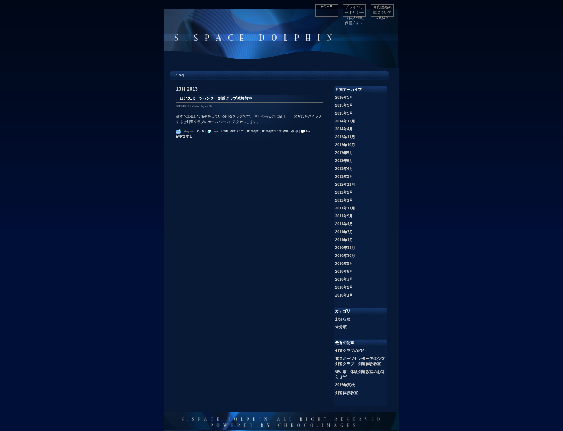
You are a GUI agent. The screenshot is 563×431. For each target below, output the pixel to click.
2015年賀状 (345, 385)
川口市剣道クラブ (271, 131)
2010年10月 (345, 255)
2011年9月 (344, 216)
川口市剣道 (252, 131)
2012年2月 (344, 192)
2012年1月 (344, 200)
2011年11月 (345, 208)
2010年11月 (345, 248)
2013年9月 (344, 153)
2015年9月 (344, 105)
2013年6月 (344, 161)
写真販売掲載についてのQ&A (382, 11)
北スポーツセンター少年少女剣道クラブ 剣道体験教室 (360, 361)
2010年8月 (344, 271)
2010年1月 (344, 295)
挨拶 (286, 131)
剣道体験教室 (346, 393)
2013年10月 (345, 145)
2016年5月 (344, 97)
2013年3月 (344, 176)
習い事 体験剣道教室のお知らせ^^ (360, 374)
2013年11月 (345, 137)
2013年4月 (344, 168)
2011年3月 (344, 232)
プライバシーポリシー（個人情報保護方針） (354, 11)
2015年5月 (344, 113)
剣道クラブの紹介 (350, 350)
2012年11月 (345, 184)
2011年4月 (344, 224)
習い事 (294, 131)
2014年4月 (344, 129)
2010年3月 (344, 279)
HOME (326, 7)
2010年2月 (344, 287)
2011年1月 (344, 240)
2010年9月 (344, 263)
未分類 (200, 131)
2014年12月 (345, 121)
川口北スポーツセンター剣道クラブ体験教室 (214, 98)
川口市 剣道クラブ (232, 131)
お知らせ (342, 319)
